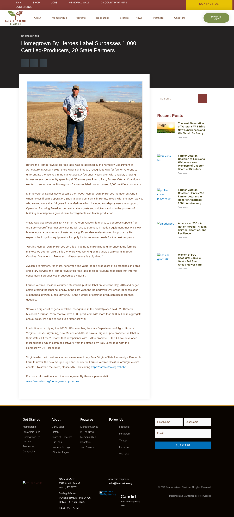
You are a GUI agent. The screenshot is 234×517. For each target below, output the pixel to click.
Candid (128, 496)
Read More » (183, 137)
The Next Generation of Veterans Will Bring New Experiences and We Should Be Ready (191, 128)
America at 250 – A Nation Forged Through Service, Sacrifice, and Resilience (192, 228)
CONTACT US (209, 3)
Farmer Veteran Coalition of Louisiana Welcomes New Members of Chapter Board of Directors (191, 162)
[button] (25, 63)
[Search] (202, 98)
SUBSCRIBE (183, 445)
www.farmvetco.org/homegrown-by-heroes (52, 381)
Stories (124, 17)
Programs (80, 17)
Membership (59, 17)
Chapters (179, 17)
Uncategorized (30, 35)
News (139, 17)
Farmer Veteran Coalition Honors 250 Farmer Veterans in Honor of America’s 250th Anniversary (191, 196)
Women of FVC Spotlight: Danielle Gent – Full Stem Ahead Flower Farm (190, 259)
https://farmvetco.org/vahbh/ (108, 367)
